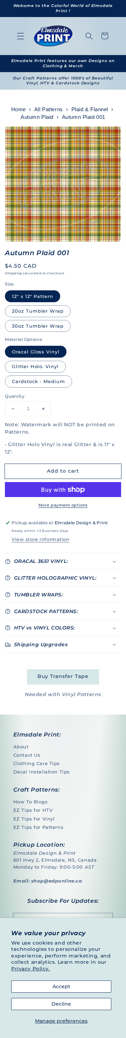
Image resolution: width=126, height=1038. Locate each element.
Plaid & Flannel (89, 109)
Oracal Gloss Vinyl (35, 351)
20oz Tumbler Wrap (38, 311)
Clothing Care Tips (36, 763)
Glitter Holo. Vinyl (35, 366)
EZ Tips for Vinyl (34, 819)
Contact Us (27, 755)
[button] (20, 36)
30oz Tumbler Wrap (38, 326)
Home (18, 109)
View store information (40, 539)
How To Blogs (30, 801)
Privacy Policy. (30, 969)
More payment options (63, 505)
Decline (61, 1004)
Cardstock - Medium (38, 381)
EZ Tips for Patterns (38, 827)
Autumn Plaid (37, 117)
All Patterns (48, 109)
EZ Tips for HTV (33, 810)
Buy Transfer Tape (62, 676)
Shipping (13, 273)
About (21, 746)
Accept (61, 986)
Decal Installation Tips (41, 771)
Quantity (14, 396)
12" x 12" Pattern (32, 296)
